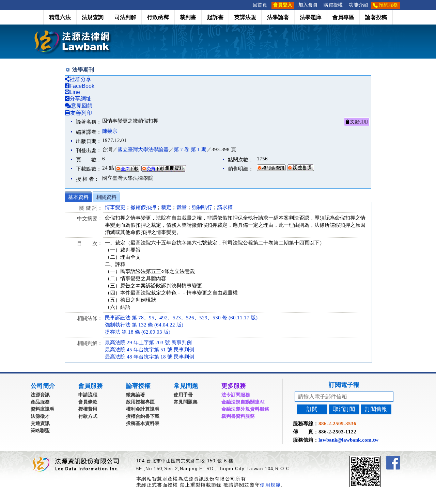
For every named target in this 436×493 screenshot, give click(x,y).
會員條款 (87, 401)
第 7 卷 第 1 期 (190, 149)
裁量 (181, 207)
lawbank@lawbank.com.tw (348, 440)
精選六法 (60, 17)
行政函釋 (158, 17)
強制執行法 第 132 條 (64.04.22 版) (144, 325)
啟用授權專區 (140, 401)
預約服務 (388, 4)
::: (248, 4)
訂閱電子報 (344, 384)
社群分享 (80, 79)
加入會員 (307, 4)
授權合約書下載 (142, 416)
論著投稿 (376, 17)
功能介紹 (358, 4)
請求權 (225, 207)
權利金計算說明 (142, 409)
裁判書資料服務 (238, 416)
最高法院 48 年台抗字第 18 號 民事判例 (149, 357)
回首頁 (260, 4)
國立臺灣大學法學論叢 (143, 149)
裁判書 (188, 17)
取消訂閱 (344, 409)
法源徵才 (40, 416)
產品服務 (40, 401)
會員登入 (282, 4)
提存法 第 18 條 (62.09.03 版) (137, 332)
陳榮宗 (110, 131)
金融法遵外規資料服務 (245, 409)
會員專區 (343, 17)
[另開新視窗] (377, 459)
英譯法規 (245, 17)
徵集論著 (135, 394)
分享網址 (80, 98)
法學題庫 (311, 17)
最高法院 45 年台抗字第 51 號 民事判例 (149, 349)
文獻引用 (358, 121)
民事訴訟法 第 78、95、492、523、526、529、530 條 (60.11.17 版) (181, 317)
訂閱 (312, 409)
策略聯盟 (40, 430)
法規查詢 (93, 17)
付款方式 (87, 416)
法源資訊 (40, 394)
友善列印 (81, 113)
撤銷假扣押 (143, 207)
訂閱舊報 (376, 409)
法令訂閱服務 (235, 394)
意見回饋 (82, 106)
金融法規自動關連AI (243, 401)
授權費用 (87, 409)
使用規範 (270, 485)
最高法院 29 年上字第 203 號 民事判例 (148, 342)
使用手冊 (183, 394)
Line (74, 92)
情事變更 (115, 207)
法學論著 (278, 17)
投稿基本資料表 (142, 423)
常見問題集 (186, 401)
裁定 (166, 207)
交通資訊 (40, 423)
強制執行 (202, 207)
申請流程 (87, 394)
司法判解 (125, 17)
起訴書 (215, 17)
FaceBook (81, 86)
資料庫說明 (42, 409)
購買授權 (333, 4)
